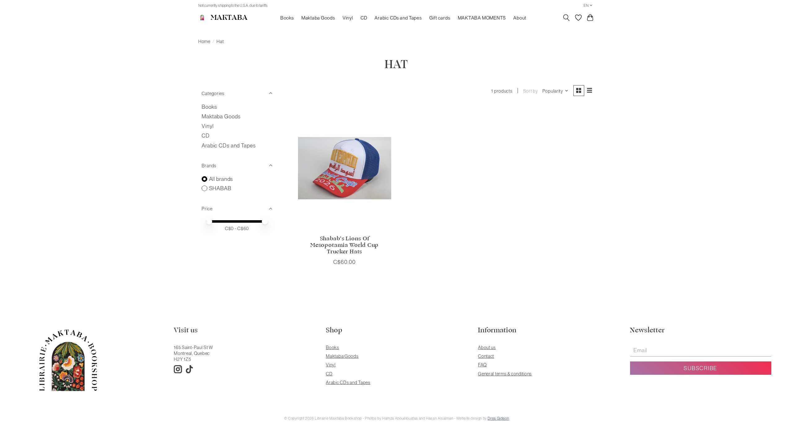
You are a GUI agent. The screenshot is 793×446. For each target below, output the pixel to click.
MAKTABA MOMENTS (482, 18)
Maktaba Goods (318, 18)
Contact (486, 356)
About (519, 18)
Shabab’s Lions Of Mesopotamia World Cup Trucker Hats (344, 245)
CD (364, 18)
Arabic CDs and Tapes (398, 18)
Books (287, 18)
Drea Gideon (498, 418)
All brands (221, 178)
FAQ (482, 365)
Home (204, 41)
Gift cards (439, 18)
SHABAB (220, 188)
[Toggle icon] (566, 17)
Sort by (530, 91)
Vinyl (348, 18)
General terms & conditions (505, 374)
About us (487, 347)
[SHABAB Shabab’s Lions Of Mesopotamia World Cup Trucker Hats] (344, 168)
